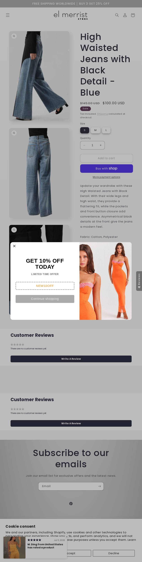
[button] (45, 286)
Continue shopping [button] (45, 299)
